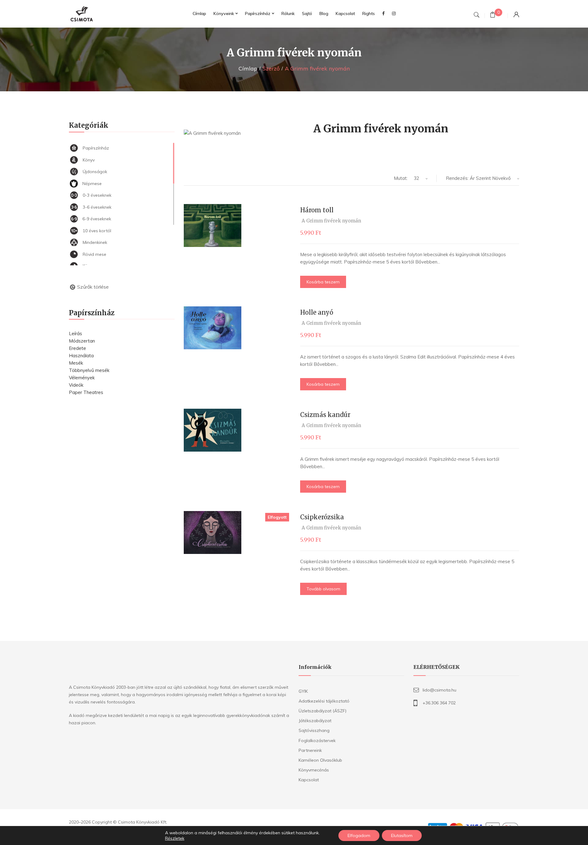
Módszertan (82, 341)
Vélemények (82, 378)
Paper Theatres (86, 392)
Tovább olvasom (323, 589)
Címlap (248, 68)
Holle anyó (316, 312)
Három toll (317, 210)
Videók (76, 385)
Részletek (174, 838)
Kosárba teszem (323, 282)
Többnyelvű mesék (89, 370)
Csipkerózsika (322, 517)
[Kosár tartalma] (493, 15)
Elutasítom (402, 835)
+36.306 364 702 (439, 703)
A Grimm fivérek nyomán (331, 221)
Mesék (76, 363)
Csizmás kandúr (325, 415)
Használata (81, 355)
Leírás (75, 333)
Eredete (77, 348)
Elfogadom (359, 835)
